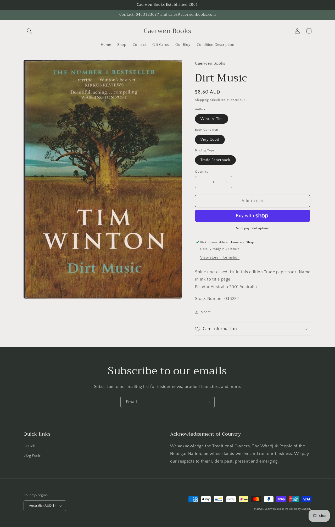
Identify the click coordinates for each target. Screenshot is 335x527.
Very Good (209, 140)
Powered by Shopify (298, 509)
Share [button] (206, 312)
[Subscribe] (208, 402)
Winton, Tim (211, 119)
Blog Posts (32, 455)
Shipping (202, 100)
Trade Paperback (215, 160)
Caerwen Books (274, 509)
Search (30, 446)
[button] (29, 31)
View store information (219, 257)
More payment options (253, 228)
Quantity (201, 171)
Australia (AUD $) (42, 505)
